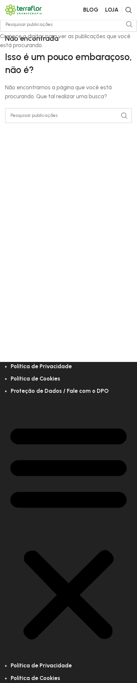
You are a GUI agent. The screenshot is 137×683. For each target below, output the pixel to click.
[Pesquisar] (128, 10)
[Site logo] (23, 9)
